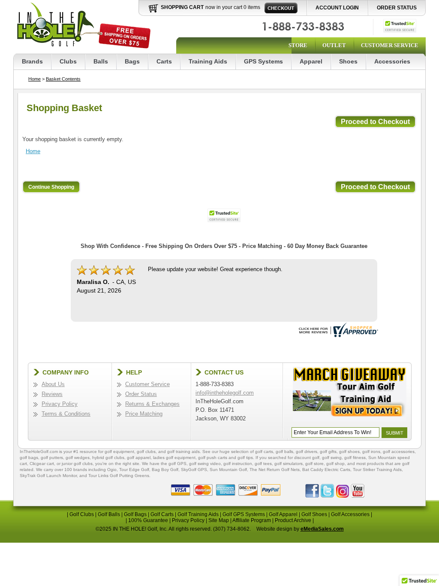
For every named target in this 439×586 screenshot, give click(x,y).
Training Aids (208, 61)
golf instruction (237, 463)
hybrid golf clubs (108, 457)
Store (298, 45)
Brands (32, 61)
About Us (53, 384)
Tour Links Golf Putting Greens (118, 475)
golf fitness (355, 457)
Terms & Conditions (66, 414)
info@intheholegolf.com (224, 393)
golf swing (332, 457)
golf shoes (349, 451)
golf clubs (146, 451)
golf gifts (328, 451)
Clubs (68, 61)
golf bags (29, 457)
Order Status (397, 8)
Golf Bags (135, 514)
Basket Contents (63, 79)
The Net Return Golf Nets (275, 469)
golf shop (335, 463)
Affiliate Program (251, 520)
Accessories (392, 61)
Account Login (337, 8)
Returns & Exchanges (152, 404)
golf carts (264, 451)
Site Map (218, 520)
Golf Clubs (81, 514)
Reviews (52, 394)
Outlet (334, 45)
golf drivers (306, 451)
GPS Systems (263, 61)
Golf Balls (109, 514)
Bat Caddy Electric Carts (326, 469)
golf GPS (177, 463)
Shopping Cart (182, 7)
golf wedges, (79, 457)
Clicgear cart (42, 463)
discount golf (306, 457)
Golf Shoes (314, 514)
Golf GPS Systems (244, 514)
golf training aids (183, 451)
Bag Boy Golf (165, 469)
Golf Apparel (283, 514)
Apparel (311, 61)
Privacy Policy (60, 404)
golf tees (263, 463)
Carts (164, 61)
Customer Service (389, 45)
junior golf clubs (77, 463)
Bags (132, 61)
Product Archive (293, 520)
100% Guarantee (148, 520)
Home (34, 79)
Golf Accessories (350, 514)
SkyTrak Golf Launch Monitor (48, 475)
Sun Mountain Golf (228, 469)
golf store (314, 463)
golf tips (245, 457)
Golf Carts (162, 514)
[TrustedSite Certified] (399, 26)
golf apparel (138, 457)
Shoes (348, 61)
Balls (100, 61)
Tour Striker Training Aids (377, 469)
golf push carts (212, 457)
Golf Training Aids (198, 514)
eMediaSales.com (322, 529)
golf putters (52, 457)
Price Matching (143, 414)
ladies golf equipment (174, 457)
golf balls (284, 451)
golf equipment (119, 451)
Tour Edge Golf (134, 469)
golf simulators (288, 463)
